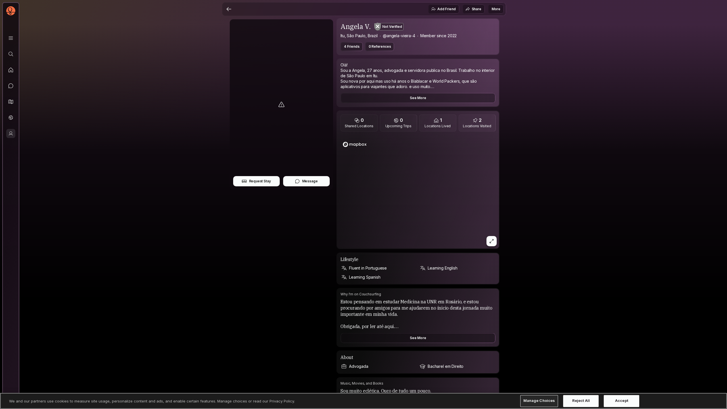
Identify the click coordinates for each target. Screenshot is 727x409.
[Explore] (10, 54)
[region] (418, 191)
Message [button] (310, 181)
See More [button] (418, 98)
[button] (10, 101)
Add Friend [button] (446, 9)
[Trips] (10, 117)
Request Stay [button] (260, 181)
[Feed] (10, 69)
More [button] (496, 9)
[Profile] (10, 133)
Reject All (581, 400)
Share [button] (476, 9)
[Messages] (10, 85)
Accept (621, 400)
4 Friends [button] (352, 46)
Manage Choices (539, 400)
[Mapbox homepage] (354, 144)
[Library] (10, 38)
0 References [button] (380, 46)
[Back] (228, 9)
